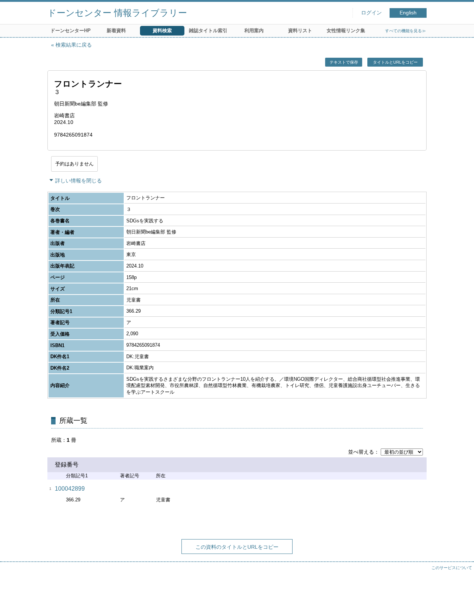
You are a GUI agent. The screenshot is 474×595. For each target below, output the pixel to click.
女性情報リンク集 (346, 30)
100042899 (70, 488)
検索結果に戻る (74, 45)
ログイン (371, 13)
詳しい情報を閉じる (78, 181)
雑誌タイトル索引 (208, 30)
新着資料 (116, 30)
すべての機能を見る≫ (405, 30)
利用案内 (254, 30)
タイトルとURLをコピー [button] (395, 62)
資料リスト (300, 30)
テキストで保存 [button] (344, 62)
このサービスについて (451, 567)
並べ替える (361, 452)
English (408, 13)
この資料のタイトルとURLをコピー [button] (237, 547)
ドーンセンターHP (70, 30)
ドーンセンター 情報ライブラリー (117, 13)
